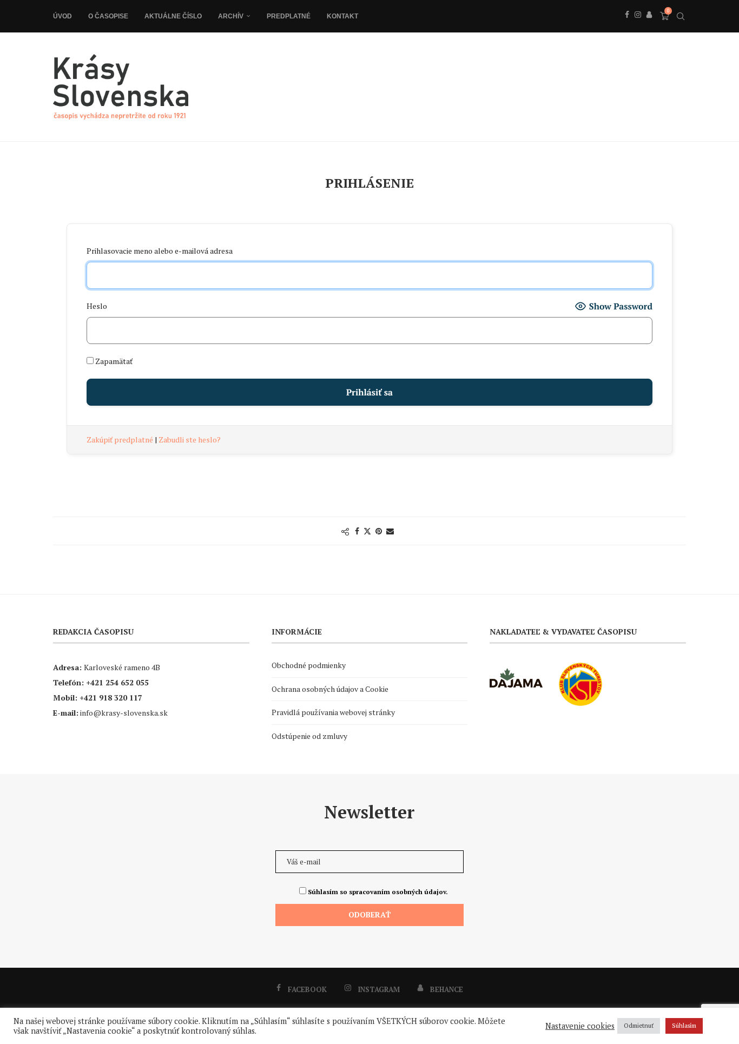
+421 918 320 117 (111, 697)
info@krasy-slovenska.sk (124, 713)
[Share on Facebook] (357, 531)
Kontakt (342, 16)
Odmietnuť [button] (639, 1025)
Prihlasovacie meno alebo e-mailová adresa (160, 251)
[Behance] (649, 26)
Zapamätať (113, 361)
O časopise (108, 16)
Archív (230, 16)
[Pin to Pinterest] (378, 531)
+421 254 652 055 (117, 682)
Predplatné (289, 16)
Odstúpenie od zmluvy (309, 736)
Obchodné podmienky (309, 665)
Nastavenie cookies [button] (580, 1026)
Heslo (97, 306)
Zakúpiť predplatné (121, 439)
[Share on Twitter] (367, 531)
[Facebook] (627, 26)
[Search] (680, 16)
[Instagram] (638, 26)
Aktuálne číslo (173, 16)
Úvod (62, 16)
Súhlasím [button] (684, 1025)
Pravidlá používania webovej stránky (333, 712)
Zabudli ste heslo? (190, 439)
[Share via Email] (390, 531)
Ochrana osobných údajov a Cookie (330, 689)
